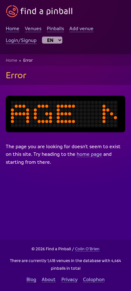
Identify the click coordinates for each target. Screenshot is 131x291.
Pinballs (55, 28)
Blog (31, 279)
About (49, 279)
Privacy (69, 279)
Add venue (81, 28)
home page (89, 154)
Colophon (94, 279)
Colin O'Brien (87, 248)
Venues (33, 28)
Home (12, 28)
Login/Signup (21, 40)
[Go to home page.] (39, 11)
